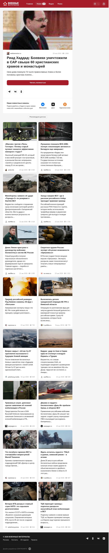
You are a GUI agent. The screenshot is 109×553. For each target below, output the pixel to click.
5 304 (33, 170)
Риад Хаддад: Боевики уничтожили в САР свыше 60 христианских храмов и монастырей (37, 62)
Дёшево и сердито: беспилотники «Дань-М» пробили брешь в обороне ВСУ (55, 405)
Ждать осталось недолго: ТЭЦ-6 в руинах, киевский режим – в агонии (55, 454)
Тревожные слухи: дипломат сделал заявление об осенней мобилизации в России (18, 405)
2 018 (33, 221)
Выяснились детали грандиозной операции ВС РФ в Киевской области (55, 301)
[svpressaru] (6, 325)
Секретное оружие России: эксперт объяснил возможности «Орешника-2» (55, 250)
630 (33, 426)
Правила (34, 540)
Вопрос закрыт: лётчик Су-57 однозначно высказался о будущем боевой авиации (18, 353)
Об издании (24, 540)
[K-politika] (42, 325)
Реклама (6, 540)
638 (69, 377)
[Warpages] (6, 426)
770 (69, 325)
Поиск (60, 4)
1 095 (33, 273)
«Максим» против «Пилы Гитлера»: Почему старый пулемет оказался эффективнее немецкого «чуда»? (19, 148)
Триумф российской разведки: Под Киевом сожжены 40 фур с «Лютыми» (19, 301)
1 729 (68, 221)
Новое (41, 4)
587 (69, 478)
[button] (9, 91)
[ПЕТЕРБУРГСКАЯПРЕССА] (6, 527)
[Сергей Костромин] (42, 170)
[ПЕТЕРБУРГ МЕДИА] (6, 377)
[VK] (98, 538)
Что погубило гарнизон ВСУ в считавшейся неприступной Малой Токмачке (18, 454)
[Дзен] (104, 538)
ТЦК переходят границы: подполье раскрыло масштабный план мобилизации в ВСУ (55, 508)
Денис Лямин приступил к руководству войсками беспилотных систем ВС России (19, 250)
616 (69, 426)
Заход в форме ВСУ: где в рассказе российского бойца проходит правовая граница (53, 198)
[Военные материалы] (11, 4)
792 (33, 325)
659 (33, 377)
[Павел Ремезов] (42, 222)
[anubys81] (6, 170)
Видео (51, 4)
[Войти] (104, 4)
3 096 (68, 170)
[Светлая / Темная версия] (96, 4)
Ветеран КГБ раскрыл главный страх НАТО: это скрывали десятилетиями (19, 506)
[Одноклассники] (93, 538)
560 (69, 527)
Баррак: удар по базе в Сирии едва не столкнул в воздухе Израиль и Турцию (54, 353)
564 (33, 527)
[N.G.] (8, 53)
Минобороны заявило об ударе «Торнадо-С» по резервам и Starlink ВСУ (19, 198)
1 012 (68, 273)
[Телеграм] (87, 538)
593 (33, 478)
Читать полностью (38, 83)
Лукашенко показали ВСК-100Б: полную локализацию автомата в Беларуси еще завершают (55, 146)
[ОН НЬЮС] (42, 273)
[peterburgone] (42, 426)
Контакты (14, 540)
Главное (29, 4)
